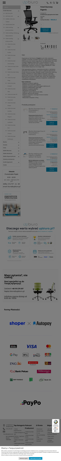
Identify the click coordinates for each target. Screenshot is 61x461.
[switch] (55, 431)
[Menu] (58, 420)
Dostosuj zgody (24, 458)
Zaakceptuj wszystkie (35, 458)
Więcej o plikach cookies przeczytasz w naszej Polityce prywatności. (17, 455)
